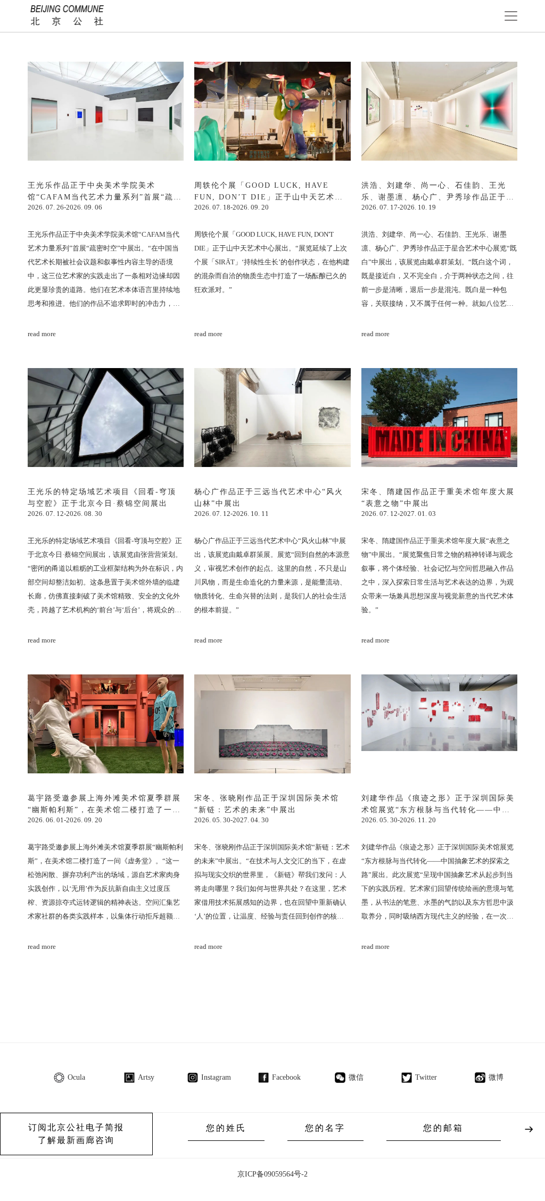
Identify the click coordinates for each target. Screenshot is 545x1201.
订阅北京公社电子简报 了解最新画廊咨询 (76, 1134)
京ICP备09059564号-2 (272, 1174)
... (303, 990)
